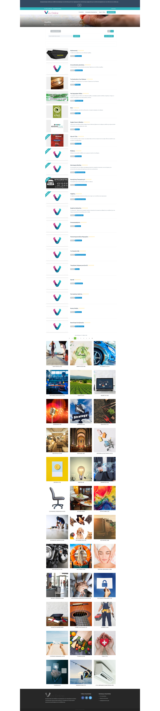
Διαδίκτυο (103, 395)
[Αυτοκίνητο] (105, 353)
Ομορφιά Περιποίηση (103, 569)
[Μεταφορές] (105, 527)
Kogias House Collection (76, 122)
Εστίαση (79, 511)
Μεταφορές (103, 540)
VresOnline (81, 12)
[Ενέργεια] (81, 469)
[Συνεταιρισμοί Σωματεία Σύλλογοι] (81, 584)
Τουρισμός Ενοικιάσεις (56, 656)
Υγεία (103, 656)
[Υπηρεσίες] (57, 671)
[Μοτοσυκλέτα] (57, 555)
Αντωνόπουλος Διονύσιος (77, 65)
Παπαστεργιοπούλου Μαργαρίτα (79, 236)
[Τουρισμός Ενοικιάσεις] (57, 642)
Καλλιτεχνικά (103, 511)
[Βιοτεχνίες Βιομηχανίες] (57, 382)
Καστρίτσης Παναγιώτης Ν (77, 179)
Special (72, 279)
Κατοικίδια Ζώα (80, 540)
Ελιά (71, 108)
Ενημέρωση (104, 482)
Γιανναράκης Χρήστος (76, 294)
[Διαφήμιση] (81, 411)
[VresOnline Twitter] (90, 697)
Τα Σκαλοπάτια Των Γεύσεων (78, 79)
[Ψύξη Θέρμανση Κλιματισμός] (105, 671)
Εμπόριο (56, 482)
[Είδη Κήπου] (105, 411)
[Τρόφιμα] (81, 642)
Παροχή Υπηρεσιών (55, 598)
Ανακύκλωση (80, 366)
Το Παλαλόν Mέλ (74, 251)
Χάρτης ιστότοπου (104, 698)
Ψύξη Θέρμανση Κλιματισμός (103, 685)
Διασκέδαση (56, 424)
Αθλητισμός (56, 366)
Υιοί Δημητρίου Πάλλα (76, 93)
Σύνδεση (114, 8)
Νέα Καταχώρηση (111, 12)
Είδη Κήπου (104, 424)
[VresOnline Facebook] (82, 697)
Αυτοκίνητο (103, 366)
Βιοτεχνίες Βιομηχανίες (56, 395)
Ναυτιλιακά (80, 569)
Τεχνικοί (103, 627)
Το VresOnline (103, 696)
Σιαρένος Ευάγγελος (75, 208)
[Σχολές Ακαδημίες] (57, 613)
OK (79, 5)
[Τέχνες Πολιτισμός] (81, 613)
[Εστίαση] (81, 497)
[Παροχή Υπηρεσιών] (57, 584)
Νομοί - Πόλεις (102, 12)
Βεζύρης (72, 150)
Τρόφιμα (79, 656)
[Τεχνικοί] (105, 613)
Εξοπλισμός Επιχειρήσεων (56, 511)
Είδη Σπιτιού (56, 453)
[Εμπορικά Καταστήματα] (105, 440)
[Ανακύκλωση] (81, 353)
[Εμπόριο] (57, 469)
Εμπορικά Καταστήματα (103, 453)
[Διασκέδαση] (57, 411)
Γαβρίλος (72, 193)
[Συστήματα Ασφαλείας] (105, 584)
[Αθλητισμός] (57, 353)
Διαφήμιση (80, 424)
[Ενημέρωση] (105, 469)
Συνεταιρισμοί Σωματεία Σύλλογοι (80, 598)
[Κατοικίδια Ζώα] (81, 527)
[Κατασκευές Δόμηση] (57, 527)
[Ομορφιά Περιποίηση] (105, 555)
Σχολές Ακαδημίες (56, 627)
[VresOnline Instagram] (86, 697)
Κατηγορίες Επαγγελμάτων (91, 12)
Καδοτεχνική (73, 50)
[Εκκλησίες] (81, 440)
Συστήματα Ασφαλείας (103, 598)
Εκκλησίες (80, 453)
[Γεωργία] (81, 382)
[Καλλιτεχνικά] (105, 497)
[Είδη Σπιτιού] (57, 440)
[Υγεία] (105, 642)
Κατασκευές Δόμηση (55, 540)
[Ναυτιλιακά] (81, 555)
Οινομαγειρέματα (75, 222)
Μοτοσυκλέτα (56, 569)
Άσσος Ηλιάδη (74, 308)
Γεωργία (80, 395)
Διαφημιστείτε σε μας (104, 700)
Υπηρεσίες (56, 685)
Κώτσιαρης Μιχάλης (75, 165)
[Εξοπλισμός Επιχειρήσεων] (57, 497)
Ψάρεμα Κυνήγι (80, 685)
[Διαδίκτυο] (105, 382)
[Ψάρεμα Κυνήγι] (81, 671)
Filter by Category (55, 31)
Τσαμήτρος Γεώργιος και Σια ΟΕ (79, 265)
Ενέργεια (80, 482)
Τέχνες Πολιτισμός (80, 627)
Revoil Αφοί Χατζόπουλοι (77, 322)
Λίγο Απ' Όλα (73, 136)
